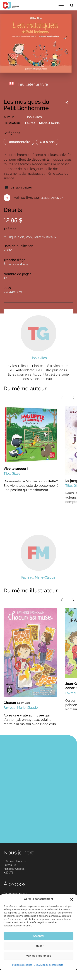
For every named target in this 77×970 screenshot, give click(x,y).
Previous (62, 397)
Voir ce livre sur (38, 198)
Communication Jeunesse (11, 5)
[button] (71, 899)
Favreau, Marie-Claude (42, 123)
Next (73, 397)
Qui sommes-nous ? (15, 893)
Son (21, 237)
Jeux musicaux (45, 237)
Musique (10, 237)
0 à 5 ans (47, 142)
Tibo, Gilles (33, 117)
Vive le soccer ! (16, 469)
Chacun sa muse (17, 703)
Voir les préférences (38, 955)
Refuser (38, 945)
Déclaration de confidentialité (48, 965)
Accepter (38, 936)
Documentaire (19, 142)
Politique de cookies (22, 965)
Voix (29, 237)
